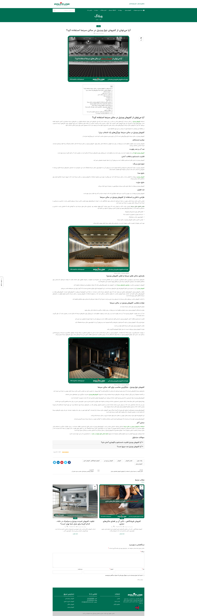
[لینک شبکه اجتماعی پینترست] (61, 462)
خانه (100, 19)
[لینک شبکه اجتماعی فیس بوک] (69, 462)
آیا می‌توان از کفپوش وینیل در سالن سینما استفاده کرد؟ (97, 88)
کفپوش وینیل (139, 464)
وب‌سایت (80, 569)
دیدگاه (142, 551)
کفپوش (119, 460)
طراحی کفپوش (129, 460)
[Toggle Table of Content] (111, 86)
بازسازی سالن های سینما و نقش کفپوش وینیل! (100, 104)
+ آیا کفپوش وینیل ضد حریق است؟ (103, 113)
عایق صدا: (108, 97)
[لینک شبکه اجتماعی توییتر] (65, 462)
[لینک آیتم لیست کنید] (64, 599)
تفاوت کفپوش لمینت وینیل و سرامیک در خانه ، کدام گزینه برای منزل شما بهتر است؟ (75, 522)
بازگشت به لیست (98, 470)
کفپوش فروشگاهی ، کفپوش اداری (92, 460)
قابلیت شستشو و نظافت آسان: (104, 94)
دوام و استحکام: (106, 91)
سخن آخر (109, 108)
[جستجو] (55, 10)
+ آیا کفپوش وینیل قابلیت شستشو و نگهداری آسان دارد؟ (98, 111)
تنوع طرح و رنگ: (107, 96)
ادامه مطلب (121, 533)
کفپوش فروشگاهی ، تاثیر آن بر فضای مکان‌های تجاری (122, 522)
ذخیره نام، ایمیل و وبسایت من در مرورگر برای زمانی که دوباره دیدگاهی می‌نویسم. (124, 575)
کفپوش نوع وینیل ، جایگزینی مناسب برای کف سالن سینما (98, 107)
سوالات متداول (107, 110)
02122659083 (132, 4)
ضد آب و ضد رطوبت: (106, 93)
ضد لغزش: (108, 100)
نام (143, 569)
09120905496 (140, 4)
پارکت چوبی (139, 460)
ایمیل (111, 569)
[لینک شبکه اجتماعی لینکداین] (58, 462)
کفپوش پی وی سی (108, 460)
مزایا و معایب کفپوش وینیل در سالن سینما (101, 105)
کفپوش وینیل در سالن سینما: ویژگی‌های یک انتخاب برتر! (98, 90)
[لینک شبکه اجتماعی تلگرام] (54, 462)
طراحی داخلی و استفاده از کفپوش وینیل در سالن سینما (99, 102)
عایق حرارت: (107, 99)
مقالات (97, 19)
